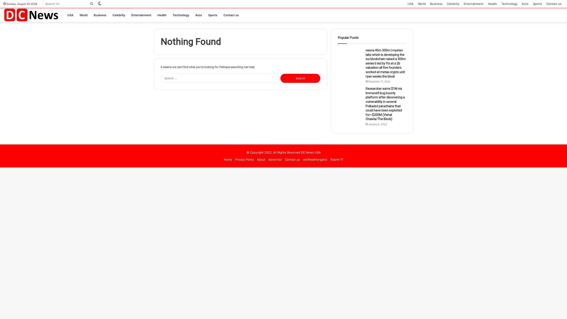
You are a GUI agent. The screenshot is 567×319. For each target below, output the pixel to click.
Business (436, 4)
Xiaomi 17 (336, 159)
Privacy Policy (244, 159)
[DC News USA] (31, 14)
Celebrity (453, 4)
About (261, 159)
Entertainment (474, 4)
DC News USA (311, 152)
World (422, 4)
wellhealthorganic (315, 159)
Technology (509, 4)
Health (492, 4)
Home (228, 159)
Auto (525, 4)
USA (411, 4)
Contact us (553, 4)
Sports (537, 4)
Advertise (275, 159)
